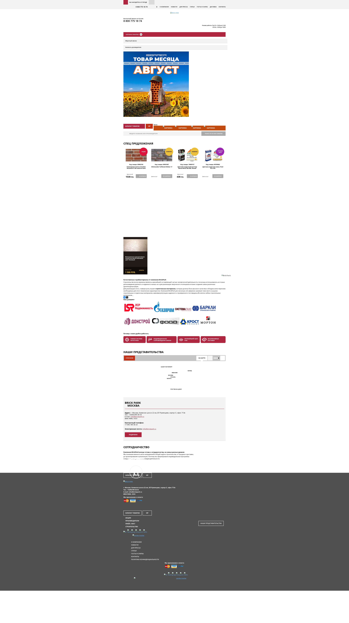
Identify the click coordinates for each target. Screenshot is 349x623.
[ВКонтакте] (124, 297)
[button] (167, 375)
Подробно (133, 435)
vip (149, 126)
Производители (132, 521)
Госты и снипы (202, 7)
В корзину (142, 176)
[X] (127, 297)
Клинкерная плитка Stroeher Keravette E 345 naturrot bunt (136, 167)
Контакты (222, 7)
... (132, 295)
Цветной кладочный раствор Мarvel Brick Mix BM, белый (187, 167)
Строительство (131, 527)
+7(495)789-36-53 (135, 415)
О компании (164, 7)
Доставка (213, 7)
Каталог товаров (132, 513)
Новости (174, 7)
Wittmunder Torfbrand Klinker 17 (161, 167)
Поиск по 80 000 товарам (213, 133)
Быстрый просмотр (136, 159)
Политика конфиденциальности (145, 559)
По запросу (167, 176)
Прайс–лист (130, 524)
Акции (128, 518)
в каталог (136, 228)
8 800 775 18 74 (142, 7)
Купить (141, 270)
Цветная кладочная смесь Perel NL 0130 (212, 167)
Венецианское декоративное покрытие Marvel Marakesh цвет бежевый (135, 258)
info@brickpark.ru (137, 416)
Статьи (192, 7)
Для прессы (183, 7)
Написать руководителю (133, 47)
